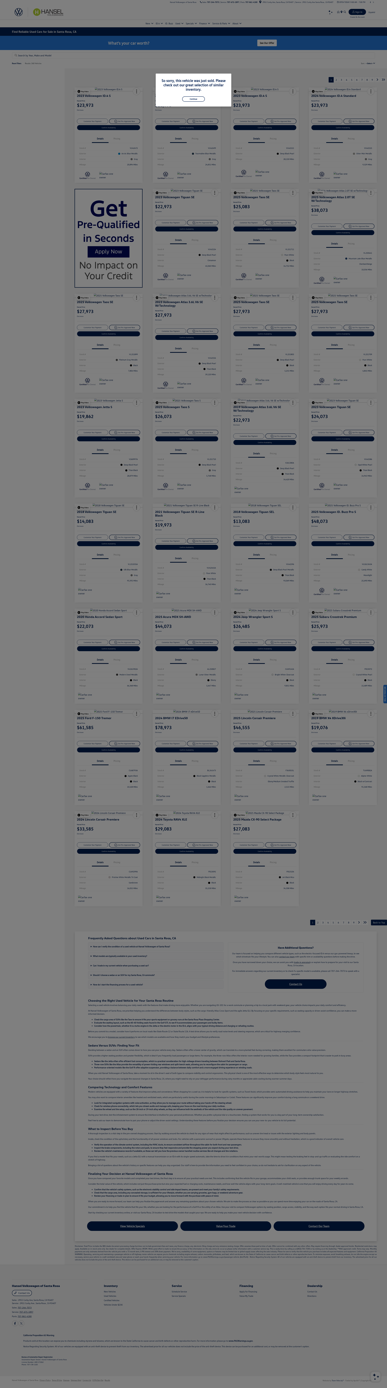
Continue (193, 99)
